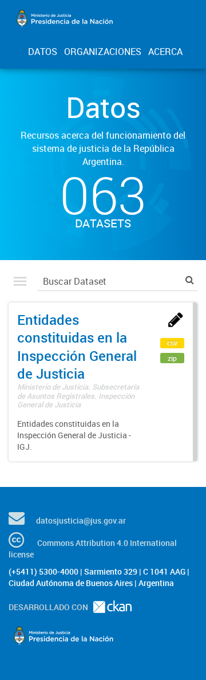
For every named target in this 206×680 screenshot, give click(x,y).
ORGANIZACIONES (102, 51)
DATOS (42, 51)
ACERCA (165, 51)
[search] (189, 280)
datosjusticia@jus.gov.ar (81, 520)
